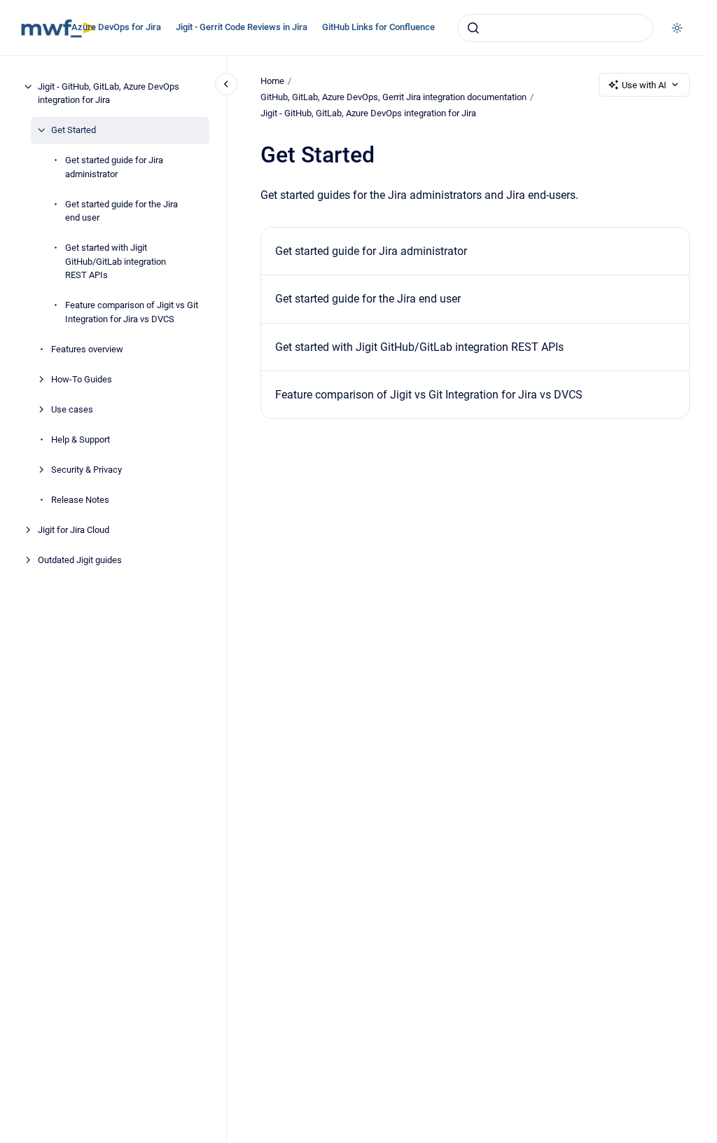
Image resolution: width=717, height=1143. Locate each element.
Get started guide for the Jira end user (121, 211)
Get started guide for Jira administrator (114, 167)
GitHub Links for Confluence (378, 27)
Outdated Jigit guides (80, 560)
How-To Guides (81, 379)
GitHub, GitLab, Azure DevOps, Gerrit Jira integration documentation (393, 97)
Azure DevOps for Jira (116, 27)
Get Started (73, 130)
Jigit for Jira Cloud (73, 530)
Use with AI (644, 85)
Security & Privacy (86, 469)
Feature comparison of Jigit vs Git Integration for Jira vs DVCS (131, 312)
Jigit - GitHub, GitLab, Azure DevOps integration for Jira (108, 93)
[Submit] (473, 28)
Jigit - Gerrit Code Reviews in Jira (241, 27)
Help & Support (80, 439)
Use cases (72, 409)
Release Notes (80, 499)
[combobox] (555, 28)
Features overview (87, 349)
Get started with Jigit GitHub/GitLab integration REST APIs (115, 261)
